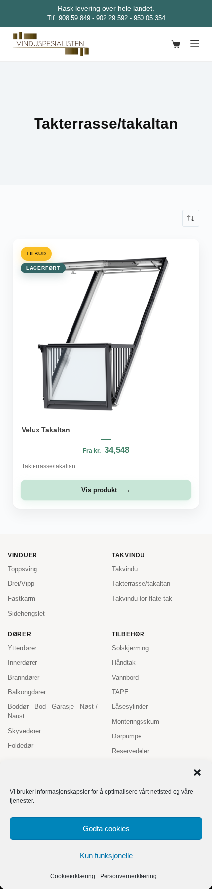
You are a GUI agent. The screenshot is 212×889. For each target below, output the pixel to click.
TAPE (120, 692)
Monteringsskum (135, 721)
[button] (197, 772)
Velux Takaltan (46, 430)
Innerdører (22, 662)
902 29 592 (112, 18)
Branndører (23, 677)
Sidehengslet (26, 613)
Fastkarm (21, 598)
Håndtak (124, 662)
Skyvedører (24, 730)
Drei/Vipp (21, 583)
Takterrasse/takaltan (48, 466)
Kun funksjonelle (106, 855)
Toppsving (22, 569)
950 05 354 (149, 18)
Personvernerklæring (128, 876)
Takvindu (125, 569)
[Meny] (194, 43)
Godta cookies (106, 828)
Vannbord (125, 677)
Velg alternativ (106, 490)
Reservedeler (130, 751)
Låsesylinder (130, 706)
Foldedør (20, 745)
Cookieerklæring (72, 876)
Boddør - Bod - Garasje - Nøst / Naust (53, 711)
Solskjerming (130, 648)
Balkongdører (27, 692)
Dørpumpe (126, 736)
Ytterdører (22, 648)
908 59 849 (74, 18)
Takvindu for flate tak (142, 598)
